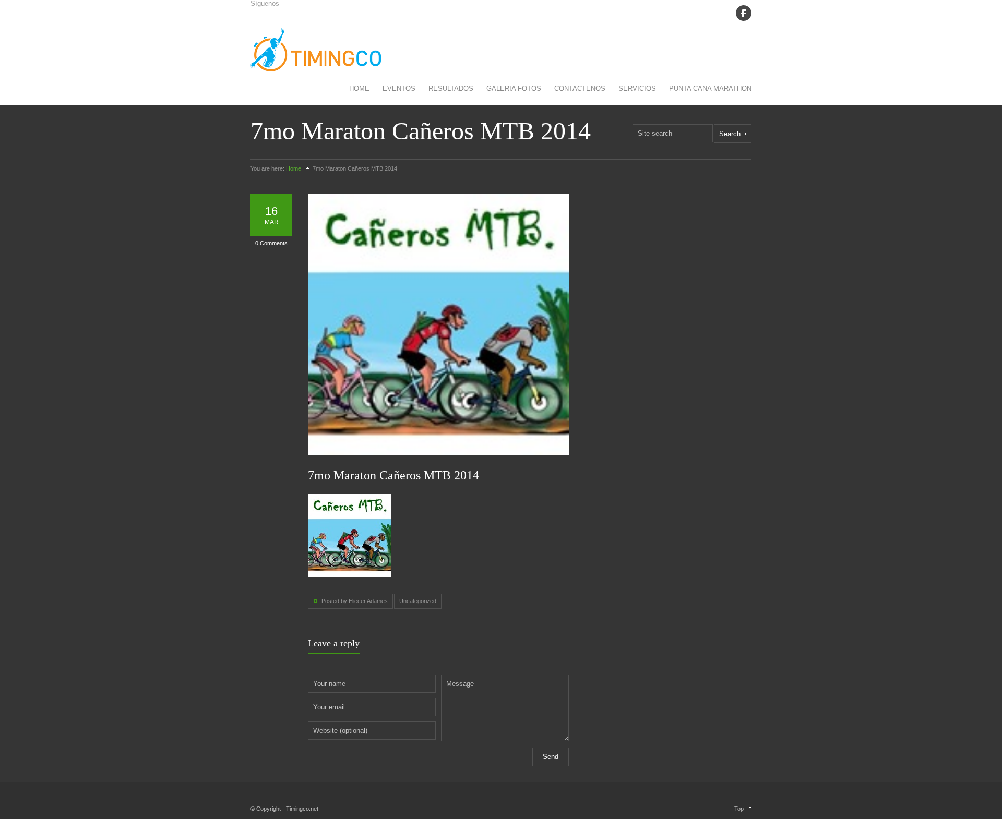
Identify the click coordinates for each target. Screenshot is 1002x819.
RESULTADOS (450, 88)
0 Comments (271, 243)
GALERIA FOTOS (513, 88)
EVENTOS (399, 88)
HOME (359, 88)
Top (739, 808)
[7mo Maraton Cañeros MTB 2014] (438, 324)
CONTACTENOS (579, 88)
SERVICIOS (637, 88)
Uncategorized (417, 601)
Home (293, 168)
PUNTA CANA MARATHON (710, 88)
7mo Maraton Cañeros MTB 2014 (393, 475)
